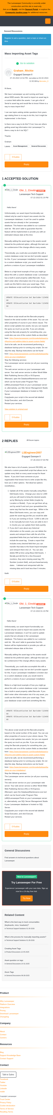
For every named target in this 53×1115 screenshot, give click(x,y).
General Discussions (13, 31)
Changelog (4, 1017)
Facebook (4, 1079)
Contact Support (6, 1058)
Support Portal (31, 9)
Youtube (3, 1085)
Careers (3, 1038)
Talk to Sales (8, 1074)
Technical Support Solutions (16, 928)
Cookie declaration (7, 1106)
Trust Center (5, 1099)
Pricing (3, 1010)
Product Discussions (13, 952)
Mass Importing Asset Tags (21, 53)
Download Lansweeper (9, 1014)
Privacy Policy (5, 1102)
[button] (7, 157)
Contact (3, 1034)
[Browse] (4, 21)
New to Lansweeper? (26, 877)
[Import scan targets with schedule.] (43, 440)
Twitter (2, 1082)
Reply (26, 164)
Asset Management (20, 146)
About (2, 1031)
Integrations (5, 1007)
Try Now (26, 898)
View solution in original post (16, 409)
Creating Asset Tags (13, 948)
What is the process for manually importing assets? (25, 937)
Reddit (14, 9)
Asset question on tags (14, 960)
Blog (2, 1052)
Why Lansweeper (7, 1001)
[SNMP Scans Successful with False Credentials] (48, 440)
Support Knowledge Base (10, 1055)
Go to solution (27, 63)
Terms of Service (7, 1109)
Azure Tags (9, 972)
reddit (2, 1092)
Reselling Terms (6, 1112)
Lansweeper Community (14, 21)
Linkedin (3, 1088)
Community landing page (16, 12)
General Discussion (38, 146)
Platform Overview (7, 1004)
